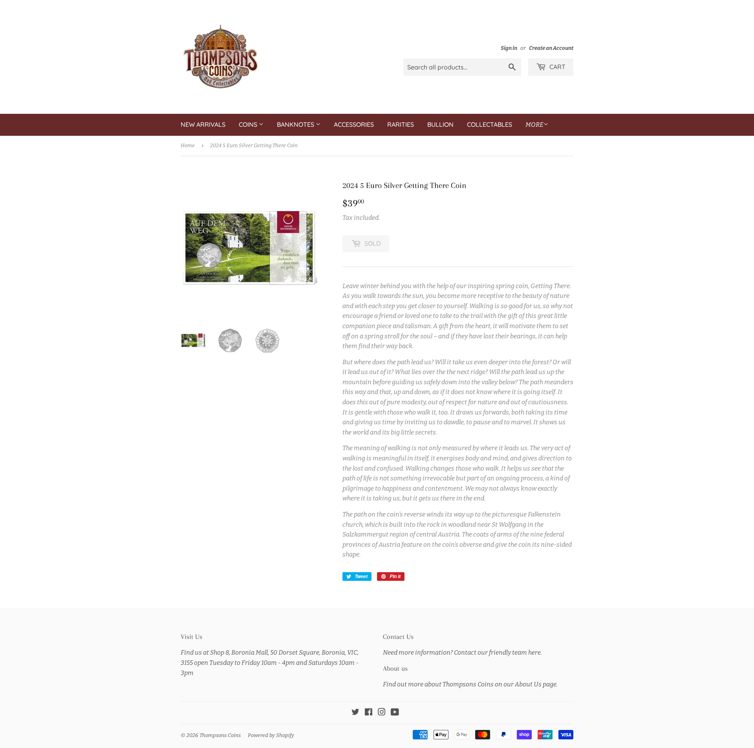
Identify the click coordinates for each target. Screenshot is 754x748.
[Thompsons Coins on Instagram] (382, 713)
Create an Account (551, 48)
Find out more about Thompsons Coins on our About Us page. (470, 684)
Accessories (354, 124)
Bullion (440, 124)
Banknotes (296, 124)
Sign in (509, 48)
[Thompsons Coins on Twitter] (355, 713)
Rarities (400, 124)
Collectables (489, 124)
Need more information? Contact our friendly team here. (462, 652)
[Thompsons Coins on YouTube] (395, 713)
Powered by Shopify (271, 735)
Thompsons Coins (220, 735)
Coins (249, 124)
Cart (557, 67)
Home (188, 145)
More (534, 124)
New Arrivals (203, 124)
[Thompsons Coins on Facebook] (368, 713)
